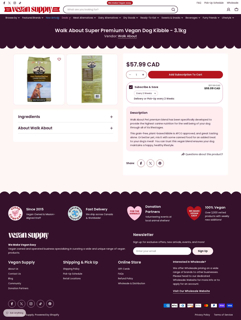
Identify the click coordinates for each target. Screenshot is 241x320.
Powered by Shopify (47, 314)
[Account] (229, 9)
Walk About (127, 36)
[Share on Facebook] (141, 163)
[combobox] (120, 9)
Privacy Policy (202, 314)
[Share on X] (150, 163)
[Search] (173, 9)
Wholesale (232, 2)
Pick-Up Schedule (214, 2)
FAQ (199, 2)
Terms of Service (223, 314)
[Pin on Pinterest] (160, 163)
